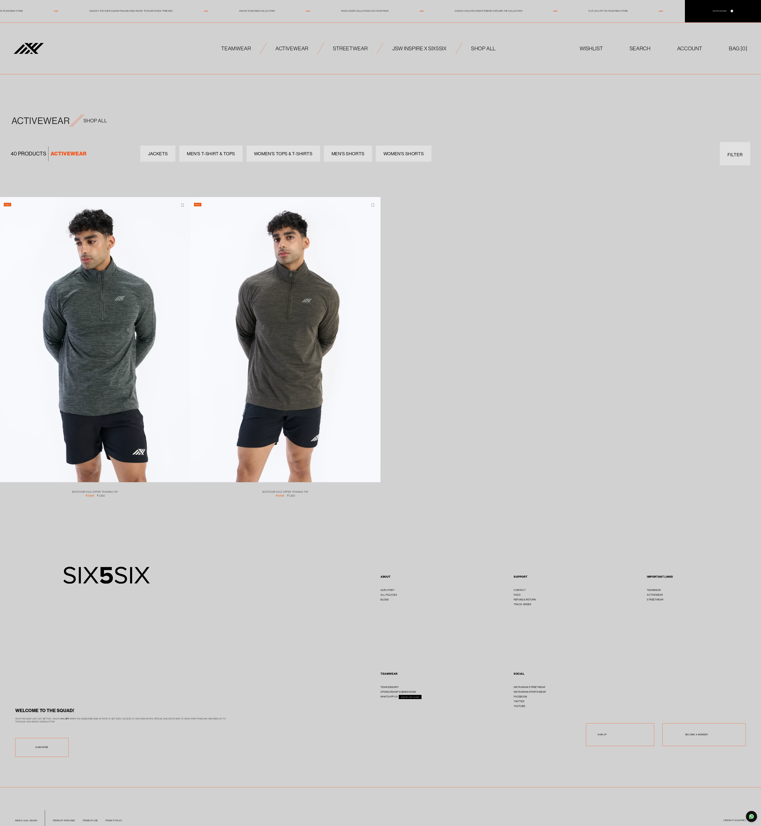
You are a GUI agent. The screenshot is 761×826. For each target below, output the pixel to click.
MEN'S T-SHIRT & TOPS (211, 153)
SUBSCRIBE (41, 747)
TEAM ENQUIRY (389, 687)
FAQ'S (517, 594)
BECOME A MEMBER (696, 734)
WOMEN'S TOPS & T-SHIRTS (283, 153)
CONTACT (520, 590)
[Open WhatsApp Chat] (751, 816)
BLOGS (384, 599)
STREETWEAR (350, 48)
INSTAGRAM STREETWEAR (529, 687)
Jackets (158, 153)
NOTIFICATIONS (722, 11)
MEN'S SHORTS (348, 153)
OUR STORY (387, 590)
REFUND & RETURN (525, 599)
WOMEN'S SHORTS (403, 153)
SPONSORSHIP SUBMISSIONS (398, 691)
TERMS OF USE (90, 820)
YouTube (519, 706)
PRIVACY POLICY (113, 820)
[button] (738, 48)
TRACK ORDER (522, 604)
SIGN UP (602, 734)
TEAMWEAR (236, 48)
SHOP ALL (483, 48)
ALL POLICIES (388, 594)
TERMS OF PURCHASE (64, 820)
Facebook (520, 696)
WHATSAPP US (389, 696)
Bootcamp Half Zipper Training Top (95, 492)
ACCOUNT (689, 48)
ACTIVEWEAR (291, 48)
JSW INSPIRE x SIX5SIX (419, 48)
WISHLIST (591, 48)
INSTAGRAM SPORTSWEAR (530, 691)
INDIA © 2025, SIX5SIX (26, 820)
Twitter (519, 701)
